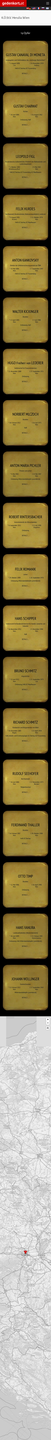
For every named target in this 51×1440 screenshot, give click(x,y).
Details (26, 73)
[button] (25, 1252)
